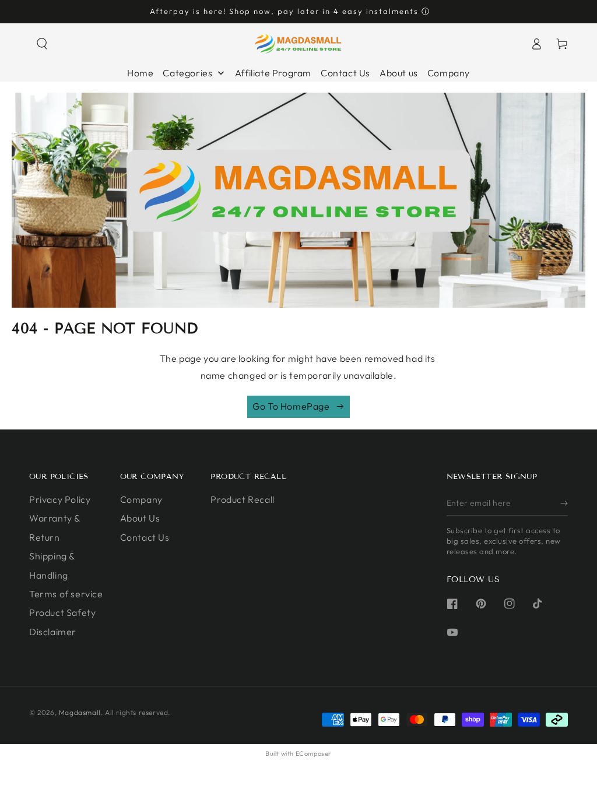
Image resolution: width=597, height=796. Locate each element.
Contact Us (145, 537)
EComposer (314, 753)
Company (141, 499)
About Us (140, 518)
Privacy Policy (59, 499)
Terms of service (66, 594)
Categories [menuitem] (187, 73)
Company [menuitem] (448, 73)
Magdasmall (80, 712)
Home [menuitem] (140, 73)
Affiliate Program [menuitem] (273, 73)
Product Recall (242, 499)
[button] (42, 44)
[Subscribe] (564, 503)
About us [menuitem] (399, 73)
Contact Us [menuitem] (345, 73)
